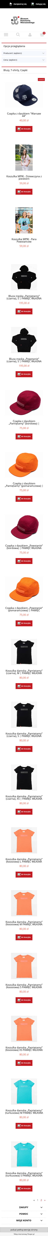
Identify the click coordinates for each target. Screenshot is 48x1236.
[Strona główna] (24, 20)
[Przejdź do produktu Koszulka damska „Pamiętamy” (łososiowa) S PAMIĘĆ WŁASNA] (24, 966)
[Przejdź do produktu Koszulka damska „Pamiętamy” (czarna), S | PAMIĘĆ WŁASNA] (24, 715)
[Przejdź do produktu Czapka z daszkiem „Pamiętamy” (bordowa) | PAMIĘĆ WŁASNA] (24, 402)
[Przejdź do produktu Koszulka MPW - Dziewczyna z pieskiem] (24, 158)
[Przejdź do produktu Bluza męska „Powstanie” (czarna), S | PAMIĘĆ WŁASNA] (24, 340)
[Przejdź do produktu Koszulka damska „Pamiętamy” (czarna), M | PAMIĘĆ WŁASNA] (24, 652)
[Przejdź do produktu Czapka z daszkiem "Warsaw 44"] (24, 95)
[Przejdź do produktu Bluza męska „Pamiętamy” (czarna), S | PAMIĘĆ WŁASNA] (24, 277)
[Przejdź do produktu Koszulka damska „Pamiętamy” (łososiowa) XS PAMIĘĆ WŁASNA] (24, 1029)
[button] (6, 35)
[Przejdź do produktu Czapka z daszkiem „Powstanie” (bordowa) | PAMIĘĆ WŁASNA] (24, 527)
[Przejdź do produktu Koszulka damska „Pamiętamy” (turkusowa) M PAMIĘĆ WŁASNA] (24, 1091)
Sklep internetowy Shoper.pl (24, 1234)
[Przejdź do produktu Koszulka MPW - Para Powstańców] (24, 220)
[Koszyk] (42, 34)
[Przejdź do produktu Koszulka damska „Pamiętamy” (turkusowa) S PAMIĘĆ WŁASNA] (24, 1154)
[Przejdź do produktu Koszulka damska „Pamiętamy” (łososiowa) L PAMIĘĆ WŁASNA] (24, 840)
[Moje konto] (30, 35)
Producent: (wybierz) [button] (12, 53)
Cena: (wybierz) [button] (10, 60)
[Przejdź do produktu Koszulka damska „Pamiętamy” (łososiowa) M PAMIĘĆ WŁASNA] (24, 903)
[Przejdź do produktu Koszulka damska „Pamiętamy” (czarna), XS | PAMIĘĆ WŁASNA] (24, 778)
